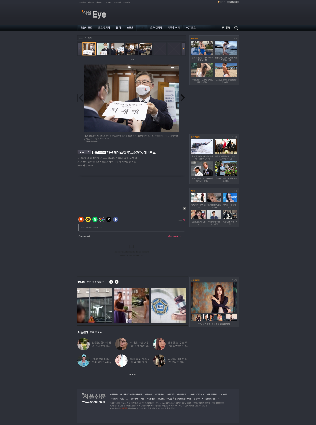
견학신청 (170, 394)
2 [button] (132, 374)
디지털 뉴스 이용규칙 (210, 399)
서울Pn (91, 2)
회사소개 (114, 399)
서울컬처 (127, 2)
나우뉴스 (99, 2)
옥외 (140, 394)
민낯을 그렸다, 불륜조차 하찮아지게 (214, 324)
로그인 (222, 2)
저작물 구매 (159, 394)
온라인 (135, 394)
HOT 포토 (194, 38)
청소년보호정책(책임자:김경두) (187, 399)
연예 (193, 191)
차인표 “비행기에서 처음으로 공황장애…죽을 (177, 362)
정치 (90, 38)
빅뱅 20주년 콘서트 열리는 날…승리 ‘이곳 (139, 345)
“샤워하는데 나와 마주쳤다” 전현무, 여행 (139, 362)
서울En (108, 2)
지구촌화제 (195, 137)
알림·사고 (124, 399)
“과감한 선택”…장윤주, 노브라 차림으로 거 (101, 345)
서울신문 (82, 2)
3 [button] (134, 374)
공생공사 (117, 2)
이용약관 (151, 399)
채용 (143, 399)
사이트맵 (223, 394)
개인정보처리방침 (164, 399)
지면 (130, 394)
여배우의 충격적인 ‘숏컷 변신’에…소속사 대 (101, 362)
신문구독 (114, 394)
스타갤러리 (195, 280)
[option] (94, 304)
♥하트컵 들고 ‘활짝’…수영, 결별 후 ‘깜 (177, 345)
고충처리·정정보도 (196, 394)
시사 (81, 38)
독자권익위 (181, 394)
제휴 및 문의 (212, 394)
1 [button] (130, 374)
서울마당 (148, 394)
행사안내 (134, 399)
